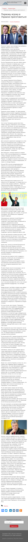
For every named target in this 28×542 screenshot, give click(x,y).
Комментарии (11, 8)
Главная (4, 8)
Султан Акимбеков (15, 21)
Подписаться (14, 526)
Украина (6, 506)
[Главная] (12, 3)
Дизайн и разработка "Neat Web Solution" (12, 538)
